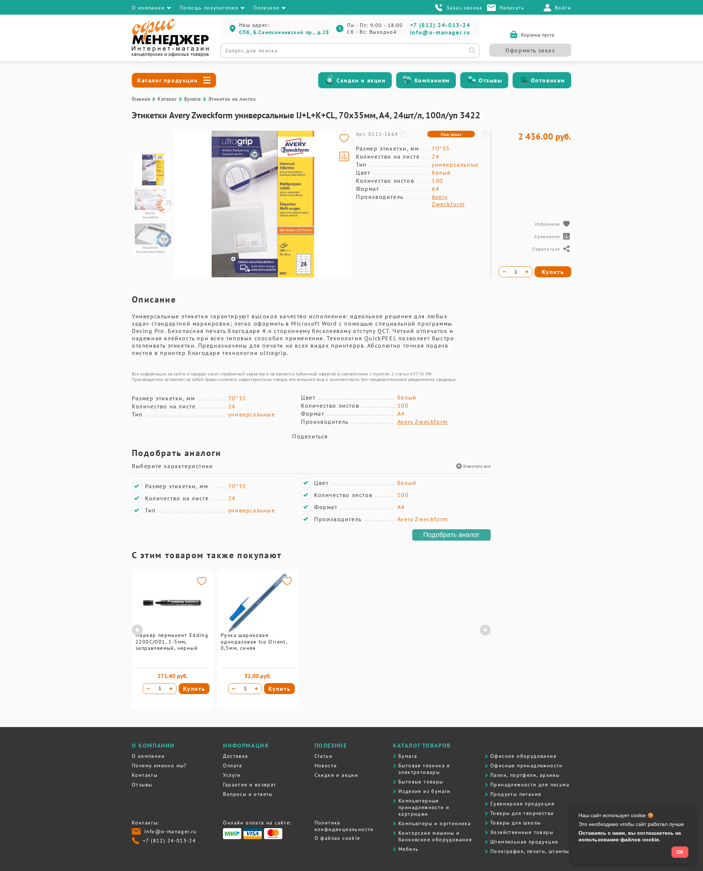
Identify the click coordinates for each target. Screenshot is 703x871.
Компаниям (432, 80)
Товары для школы (515, 822)
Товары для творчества (522, 813)
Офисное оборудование (523, 756)
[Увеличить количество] (171, 688)
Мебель (408, 849)
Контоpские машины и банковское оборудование (435, 836)
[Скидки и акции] (329, 80)
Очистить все (477, 466)
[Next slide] (343, 204)
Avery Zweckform (448, 200)
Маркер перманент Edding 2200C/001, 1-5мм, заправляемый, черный (171, 641)
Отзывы (490, 80)
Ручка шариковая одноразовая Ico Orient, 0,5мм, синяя (254, 641)
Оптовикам (548, 80)
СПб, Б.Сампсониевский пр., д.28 (284, 32)
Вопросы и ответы (247, 794)
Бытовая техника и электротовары (424, 768)
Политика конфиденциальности (344, 826)
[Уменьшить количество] (148, 688)
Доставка (235, 756)
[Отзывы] (471, 80)
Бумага (192, 99)
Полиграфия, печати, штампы (529, 851)
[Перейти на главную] (170, 55)
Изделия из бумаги (424, 791)
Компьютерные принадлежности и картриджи (423, 807)
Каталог (166, 99)
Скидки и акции (361, 80)
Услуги (232, 775)
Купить (194, 688)
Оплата (232, 765)
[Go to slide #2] (153, 204)
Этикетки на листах (232, 99)
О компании (148, 756)
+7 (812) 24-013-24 (440, 25)
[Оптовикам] (523, 80)
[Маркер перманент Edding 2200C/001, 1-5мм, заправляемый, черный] (172, 630)
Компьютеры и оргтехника (434, 823)
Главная (141, 99)
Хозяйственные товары (521, 832)
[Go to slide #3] (153, 238)
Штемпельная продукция (524, 841)
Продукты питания (515, 794)
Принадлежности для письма (529, 784)
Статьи (323, 756)
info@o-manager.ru (440, 32)
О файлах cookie (337, 838)
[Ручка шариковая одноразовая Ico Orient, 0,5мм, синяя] (257, 630)
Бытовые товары (420, 781)
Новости (326, 765)
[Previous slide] (183, 204)
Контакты (144, 775)
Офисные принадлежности (526, 765)
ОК (680, 852)
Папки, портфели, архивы (524, 775)
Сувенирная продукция (522, 803)
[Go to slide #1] (153, 169)
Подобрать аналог (451, 534)
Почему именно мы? (159, 765)
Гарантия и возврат (249, 784)
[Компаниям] (407, 80)
